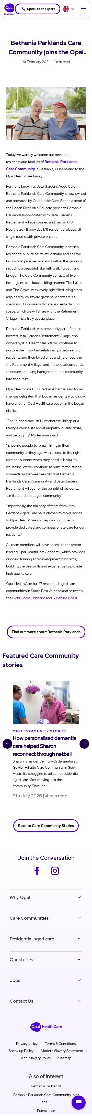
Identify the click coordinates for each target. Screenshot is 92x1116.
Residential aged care (32, 939)
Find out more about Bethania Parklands (46, 632)
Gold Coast (21, 598)
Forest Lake (46, 1110)
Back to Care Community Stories (46, 825)
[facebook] (36, 874)
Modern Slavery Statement (62, 1050)
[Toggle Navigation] (83, 9)
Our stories (21, 959)
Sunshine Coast (65, 598)
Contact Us (21, 1001)
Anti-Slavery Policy (36, 1058)
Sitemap (64, 1058)
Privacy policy (27, 1043)
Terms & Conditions (60, 1043)
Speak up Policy (21, 1050)
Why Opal (20, 897)
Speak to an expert (41, 9)
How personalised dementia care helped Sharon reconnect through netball (44, 746)
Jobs (15, 980)
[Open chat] (79, 1103)
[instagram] (55, 874)
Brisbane (38, 598)
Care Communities (29, 918)
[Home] (8, 9)
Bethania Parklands (46, 1086)
